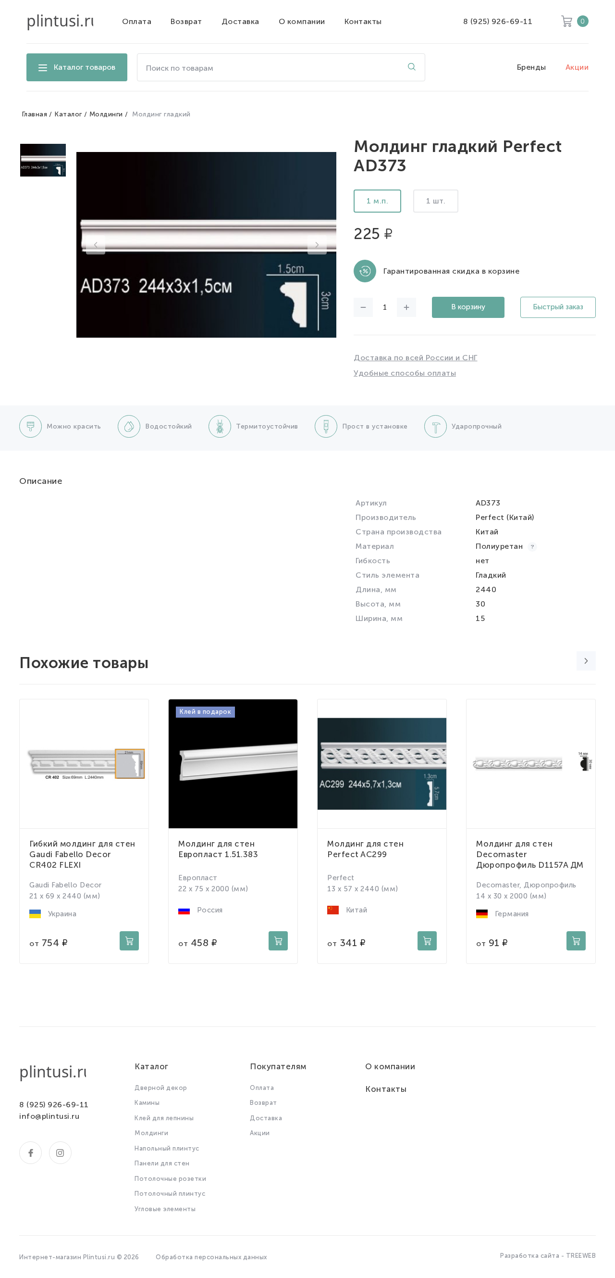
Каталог (68, 114)
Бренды (531, 67)
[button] (95, 244)
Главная (35, 114)
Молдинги (106, 114)
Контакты (363, 21)
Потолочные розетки (170, 1178)
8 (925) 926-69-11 (498, 21)
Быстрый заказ (558, 307)
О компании (302, 21)
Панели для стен (162, 1163)
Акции (577, 67)
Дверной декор (161, 1087)
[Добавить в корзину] (129, 940)
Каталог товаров (84, 67)
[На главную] (59, 22)
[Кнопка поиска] (412, 67)
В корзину (468, 307)
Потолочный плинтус (170, 1193)
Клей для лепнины (164, 1118)
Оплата (136, 21)
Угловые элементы (165, 1209)
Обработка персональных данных (211, 1257)
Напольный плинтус (167, 1148)
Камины (147, 1102)
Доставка (240, 21)
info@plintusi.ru (49, 1116)
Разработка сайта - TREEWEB (548, 1255)
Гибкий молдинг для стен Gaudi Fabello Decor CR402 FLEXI (82, 854)
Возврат (186, 21)
